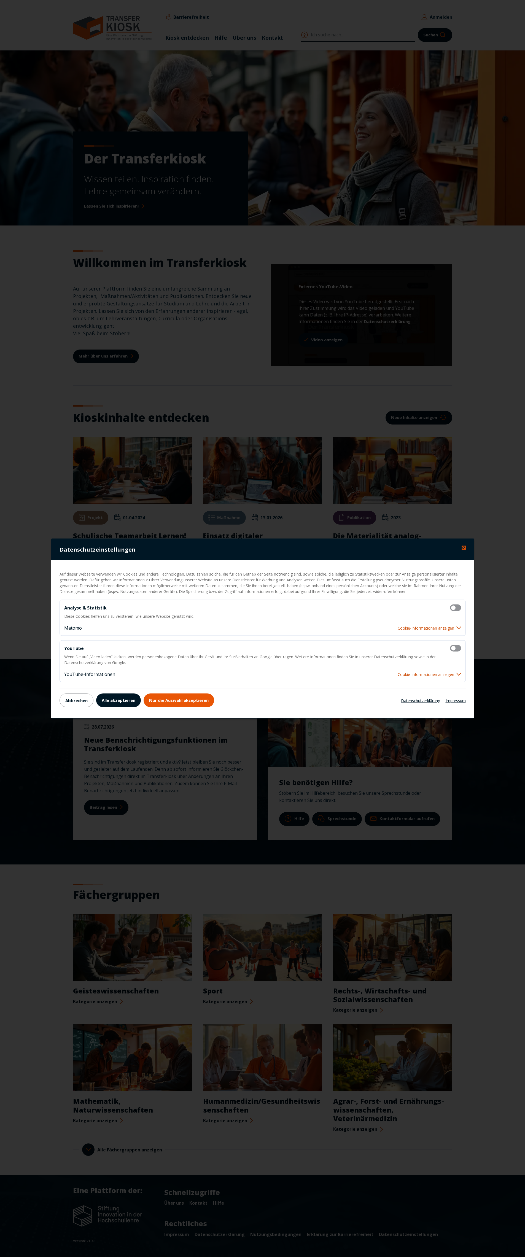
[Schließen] (464, 548)
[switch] (455, 608)
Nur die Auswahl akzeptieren (179, 700)
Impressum (456, 700)
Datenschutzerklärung (420, 700)
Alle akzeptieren (118, 700)
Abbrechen (76, 700)
